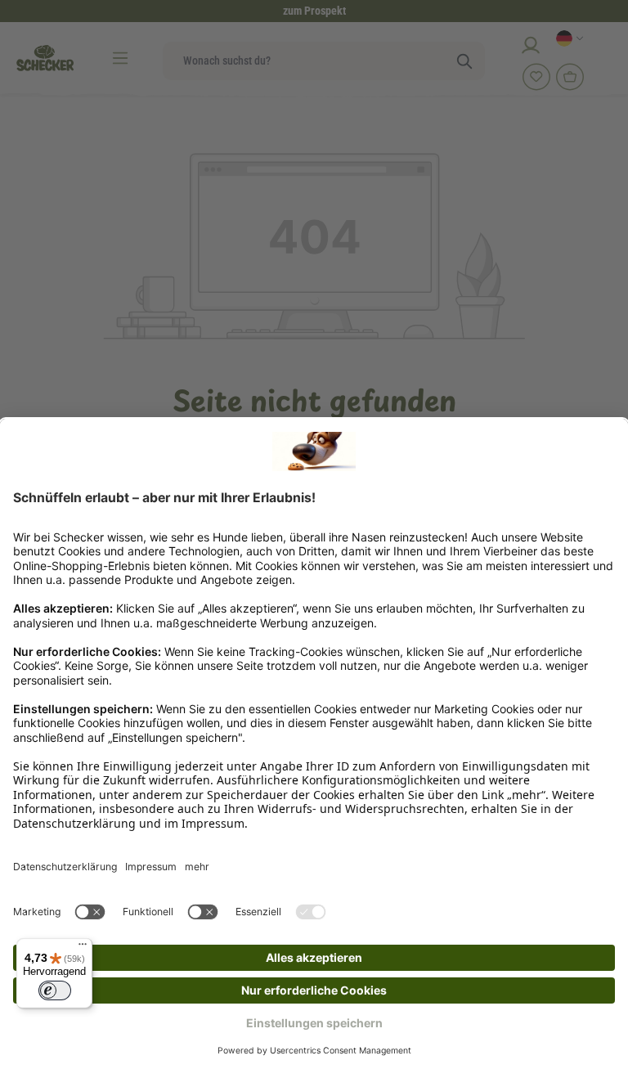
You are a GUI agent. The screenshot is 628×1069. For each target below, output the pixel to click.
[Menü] (82, 948)
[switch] (54, 990)
